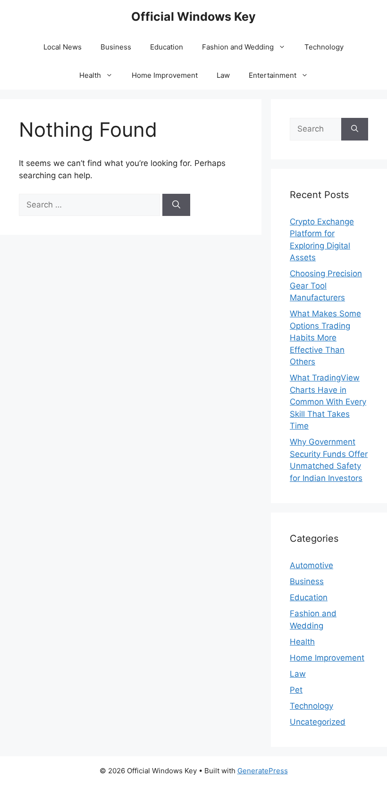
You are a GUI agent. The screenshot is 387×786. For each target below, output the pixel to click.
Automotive (311, 565)
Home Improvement (165, 75)
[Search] (176, 205)
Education (166, 46)
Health (90, 75)
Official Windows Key (193, 16)
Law (223, 75)
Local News (62, 46)
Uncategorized (317, 722)
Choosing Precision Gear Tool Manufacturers (326, 285)
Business (116, 46)
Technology (324, 46)
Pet (296, 690)
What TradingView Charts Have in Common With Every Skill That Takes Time (328, 401)
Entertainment (272, 75)
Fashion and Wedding (238, 46)
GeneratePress (262, 770)
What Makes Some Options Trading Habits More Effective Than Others (325, 337)
